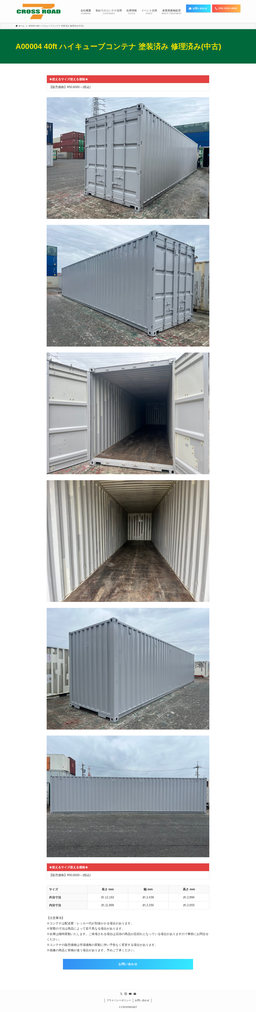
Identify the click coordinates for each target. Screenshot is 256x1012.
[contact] (134, 994)
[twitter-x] (121, 994)
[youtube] (130, 994)
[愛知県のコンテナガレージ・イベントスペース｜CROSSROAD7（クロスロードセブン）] (39, 11)
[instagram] (125, 994)
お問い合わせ (142, 1000)
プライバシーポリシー (119, 1000)
